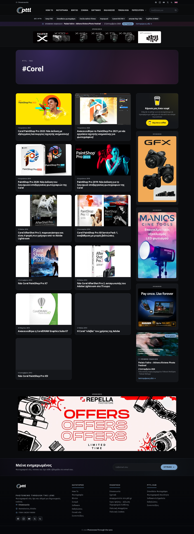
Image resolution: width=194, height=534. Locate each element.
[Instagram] (160, 2)
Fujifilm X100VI (152, 19)
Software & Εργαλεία (156, 498)
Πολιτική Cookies (117, 511)
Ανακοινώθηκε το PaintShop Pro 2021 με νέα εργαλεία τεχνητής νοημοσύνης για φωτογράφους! (101, 134)
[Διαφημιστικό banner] (97, 37)
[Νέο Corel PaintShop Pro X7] (44, 261)
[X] (168, 2)
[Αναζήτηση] (176, 10)
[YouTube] (164, 2)
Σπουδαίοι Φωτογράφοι (157, 491)
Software (96, 10)
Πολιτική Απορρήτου (119, 508)
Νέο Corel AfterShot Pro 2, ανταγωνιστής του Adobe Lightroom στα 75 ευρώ (101, 285)
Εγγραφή (168, 467)
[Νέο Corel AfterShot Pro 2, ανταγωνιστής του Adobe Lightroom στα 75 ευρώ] (103, 261)
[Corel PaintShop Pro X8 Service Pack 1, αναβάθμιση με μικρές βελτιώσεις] (103, 210)
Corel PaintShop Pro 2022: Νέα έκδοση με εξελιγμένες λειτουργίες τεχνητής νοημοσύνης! (43, 133)
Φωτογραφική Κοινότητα (158, 494)
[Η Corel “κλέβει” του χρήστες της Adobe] (103, 309)
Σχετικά (113, 494)
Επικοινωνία (24, 504)
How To (49, 10)
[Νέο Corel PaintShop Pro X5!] (44, 354)
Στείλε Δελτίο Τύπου (88, 19)
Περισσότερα (138, 10)
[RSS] (172, 2)
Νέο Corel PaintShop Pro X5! (33, 376)
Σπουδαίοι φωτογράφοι (66, 19)
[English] (176, 2)
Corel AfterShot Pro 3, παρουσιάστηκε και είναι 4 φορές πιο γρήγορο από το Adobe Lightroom (40, 235)
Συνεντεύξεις (78, 515)
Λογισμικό (104, 19)
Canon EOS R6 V (118, 19)
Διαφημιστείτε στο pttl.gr (121, 498)
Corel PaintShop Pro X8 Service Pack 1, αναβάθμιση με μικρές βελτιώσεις (97, 234)
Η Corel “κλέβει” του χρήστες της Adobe (98, 331)
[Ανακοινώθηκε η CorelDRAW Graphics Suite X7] (44, 309)
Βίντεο (74, 10)
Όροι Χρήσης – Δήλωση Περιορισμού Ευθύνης (120, 503)
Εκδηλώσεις (109, 10)
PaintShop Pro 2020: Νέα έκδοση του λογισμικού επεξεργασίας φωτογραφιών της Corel (42, 184)
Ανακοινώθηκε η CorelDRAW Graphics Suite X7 (43, 331)
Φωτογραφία (62, 10)
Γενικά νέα (123, 10)
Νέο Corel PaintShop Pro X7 (32, 283)
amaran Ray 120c (135, 19)
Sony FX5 (49, 19)
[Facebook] (156, 2)
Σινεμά (84, 10)
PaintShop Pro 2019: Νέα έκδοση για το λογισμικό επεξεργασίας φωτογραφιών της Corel (100, 184)
